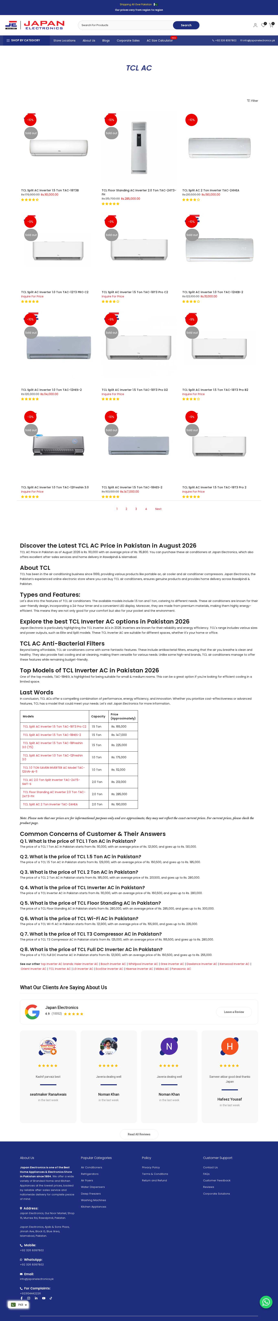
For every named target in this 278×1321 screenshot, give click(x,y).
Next (158, 509)
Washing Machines (93, 1200)
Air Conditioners (91, 1167)
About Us (89, 40)
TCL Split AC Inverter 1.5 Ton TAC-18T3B (50, 190)
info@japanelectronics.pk (259, 40)
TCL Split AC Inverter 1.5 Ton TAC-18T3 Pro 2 (214, 487)
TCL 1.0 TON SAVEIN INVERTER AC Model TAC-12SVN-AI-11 (53, 770)
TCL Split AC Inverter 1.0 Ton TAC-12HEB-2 (212, 292)
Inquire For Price (32, 296)
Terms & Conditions (155, 1174)
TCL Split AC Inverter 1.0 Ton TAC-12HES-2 (51, 390)
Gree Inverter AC (172, 964)
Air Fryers (87, 1180)
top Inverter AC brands (57, 964)
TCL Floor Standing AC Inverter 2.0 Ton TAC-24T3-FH (53, 794)
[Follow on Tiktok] (50, 1298)
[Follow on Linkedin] (36, 1298)
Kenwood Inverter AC (235, 964)
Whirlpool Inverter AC (143, 964)
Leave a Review (234, 1012)
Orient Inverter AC (33, 969)
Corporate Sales (128, 40)
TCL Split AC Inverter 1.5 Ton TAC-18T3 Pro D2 (135, 390)
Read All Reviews (139, 1134)
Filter (254, 101)
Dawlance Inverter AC (202, 964)
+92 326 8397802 (225, 40)
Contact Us (210, 1167)
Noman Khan (108, 1094)
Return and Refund (154, 1180)
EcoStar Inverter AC (109, 969)
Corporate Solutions (216, 1194)
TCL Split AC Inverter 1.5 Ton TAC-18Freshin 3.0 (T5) (52, 745)
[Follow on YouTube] (43, 1298)
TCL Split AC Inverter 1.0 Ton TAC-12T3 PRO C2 (55, 292)
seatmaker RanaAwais (48, 1094)
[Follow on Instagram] (28, 1298)
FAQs (206, 1174)
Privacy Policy (151, 1167)
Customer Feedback (216, 1180)
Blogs (106, 40)
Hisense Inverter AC (139, 969)
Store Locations (65, 40)
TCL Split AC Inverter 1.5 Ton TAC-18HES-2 (132, 487)
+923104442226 (30, 1293)
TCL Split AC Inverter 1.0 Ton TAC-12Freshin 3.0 (55, 487)
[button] (30, 200)
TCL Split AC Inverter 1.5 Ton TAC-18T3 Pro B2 (215, 390)
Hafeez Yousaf (230, 1099)
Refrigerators (90, 1174)
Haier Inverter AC (86, 964)
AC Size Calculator (161, 40)
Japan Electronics (61, 1007)
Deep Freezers (91, 1194)
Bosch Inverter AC (113, 964)
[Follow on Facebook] (21, 1298)
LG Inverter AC (83, 969)
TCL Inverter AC (60, 969)
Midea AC (162, 969)
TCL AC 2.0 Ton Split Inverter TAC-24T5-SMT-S (51, 782)
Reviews (208, 1187)
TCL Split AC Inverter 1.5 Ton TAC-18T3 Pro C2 (135, 292)
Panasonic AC (182, 969)
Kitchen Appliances (93, 1207)
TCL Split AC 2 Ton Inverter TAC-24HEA (210, 190)
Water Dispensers (93, 1187)
